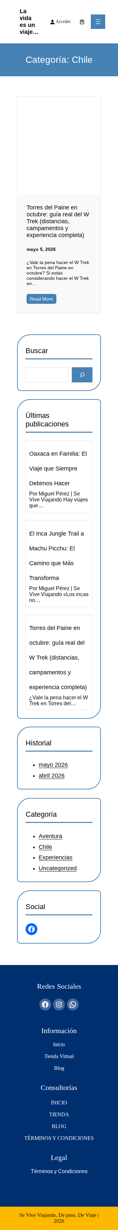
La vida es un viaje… (29, 21)
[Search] (82, 374)
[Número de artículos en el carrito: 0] (82, 21)
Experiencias (55, 857)
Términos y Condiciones (59, 1171)
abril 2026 (52, 775)
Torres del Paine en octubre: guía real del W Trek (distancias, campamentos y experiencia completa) (58, 221)
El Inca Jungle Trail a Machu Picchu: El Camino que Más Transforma (56, 555)
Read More (41, 298)
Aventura (50, 836)
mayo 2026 (53, 765)
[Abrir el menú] (98, 21)
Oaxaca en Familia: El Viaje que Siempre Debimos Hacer (58, 468)
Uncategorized (58, 868)
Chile (45, 846)
